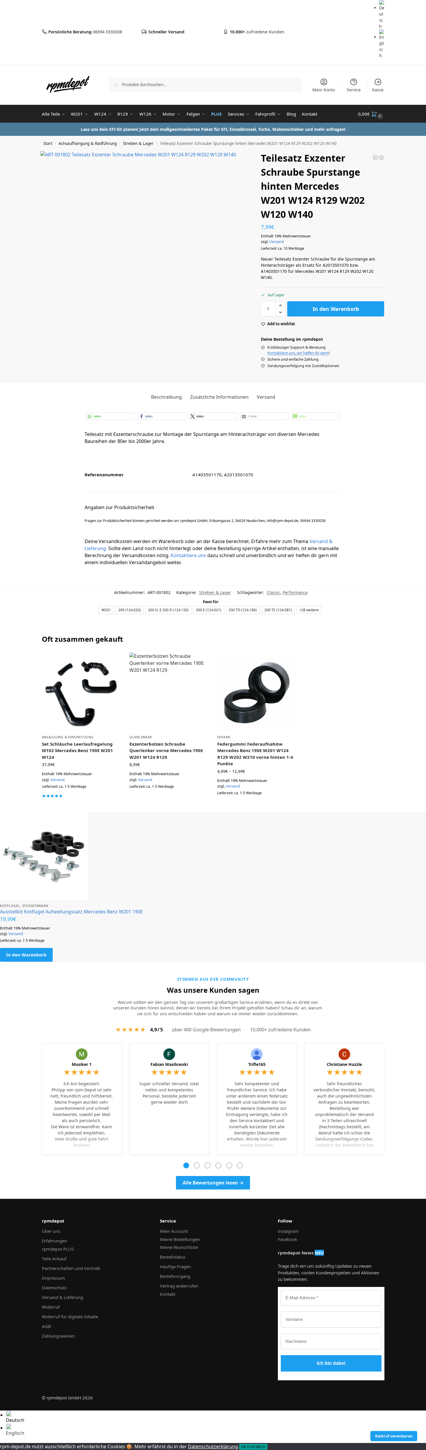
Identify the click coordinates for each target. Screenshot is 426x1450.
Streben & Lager (138, 143)
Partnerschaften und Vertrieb (71, 1268)
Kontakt (167, 1294)
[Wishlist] (111, 661)
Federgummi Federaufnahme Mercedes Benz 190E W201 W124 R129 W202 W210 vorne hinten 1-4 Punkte (255, 754)
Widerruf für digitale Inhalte (70, 1316)
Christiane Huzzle (344, 1064)
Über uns (51, 1231)
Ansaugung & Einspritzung (68, 737)
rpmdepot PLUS (58, 1249)
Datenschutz (54, 1287)
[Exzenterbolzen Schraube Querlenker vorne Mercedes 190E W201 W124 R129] (168, 692)
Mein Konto (323, 90)
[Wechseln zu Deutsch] (381, 14)
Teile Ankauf (54, 1258)
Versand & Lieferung (62, 1297)
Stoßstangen (35, 905)
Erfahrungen (54, 1241)
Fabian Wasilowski (169, 1064)
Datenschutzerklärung (213, 1446)
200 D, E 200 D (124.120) (168, 609)
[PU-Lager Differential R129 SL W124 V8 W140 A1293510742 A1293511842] (375, 157)
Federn (223, 737)
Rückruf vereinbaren (394, 1436)
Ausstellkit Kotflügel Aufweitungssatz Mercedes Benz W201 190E (71, 911)
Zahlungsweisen (58, 1336)
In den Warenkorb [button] (81, 804)
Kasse (378, 90)
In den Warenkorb (336, 308)
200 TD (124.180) (243, 609)
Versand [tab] (266, 397)
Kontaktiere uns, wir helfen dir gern (298, 352)
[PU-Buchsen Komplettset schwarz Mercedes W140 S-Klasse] (381, 157)
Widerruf (51, 1307)
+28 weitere (309, 609)
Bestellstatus (172, 1257)
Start (47, 143)
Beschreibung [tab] (166, 397)
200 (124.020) (129, 609)
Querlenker (140, 737)
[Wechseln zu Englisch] (381, 44)
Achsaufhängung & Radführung (88, 143)
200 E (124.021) (208, 609)
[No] (269, 1448)
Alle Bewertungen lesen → (213, 1182)
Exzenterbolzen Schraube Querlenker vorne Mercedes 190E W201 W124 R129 (166, 750)
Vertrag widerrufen (179, 1286)
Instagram (288, 1231)
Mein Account (174, 1231)
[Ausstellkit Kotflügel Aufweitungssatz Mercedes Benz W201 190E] (213, 856)
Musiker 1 (82, 1064)
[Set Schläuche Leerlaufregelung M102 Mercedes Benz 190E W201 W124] (81, 692)
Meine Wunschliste (179, 1247)
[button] (371, 114)
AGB (46, 1326)
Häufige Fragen (175, 1266)
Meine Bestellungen (180, 1239)
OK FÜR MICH (253, 1446)
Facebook (287, 1239)
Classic (273, 592)
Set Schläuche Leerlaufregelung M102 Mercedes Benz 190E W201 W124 (77, 750)
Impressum (53, 1278)
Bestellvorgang (175, 1276)
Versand (276, 241)
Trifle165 (257, 1064)
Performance (295, 592)
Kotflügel (10, 905)
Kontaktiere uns (188, 555)
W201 (106, 609)
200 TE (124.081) (278, 609)
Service (354, 90)
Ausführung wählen (257, 806)
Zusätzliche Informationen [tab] (219, 397)
